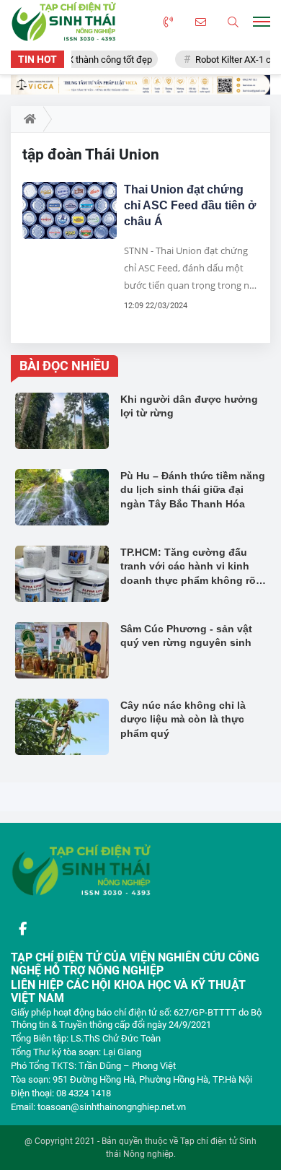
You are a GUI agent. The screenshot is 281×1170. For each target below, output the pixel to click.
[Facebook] (22, 928)
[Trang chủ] (27, 119)
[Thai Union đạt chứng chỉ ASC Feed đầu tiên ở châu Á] (69, 210)
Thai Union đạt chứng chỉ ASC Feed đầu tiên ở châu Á (190, 205)
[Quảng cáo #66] (140, 85)
